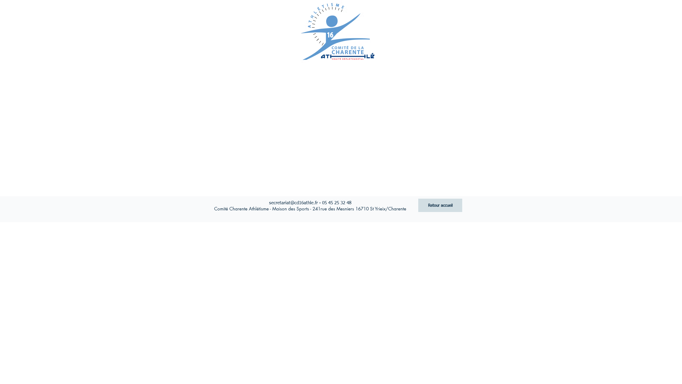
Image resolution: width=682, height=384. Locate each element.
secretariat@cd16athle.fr (293, 203)
